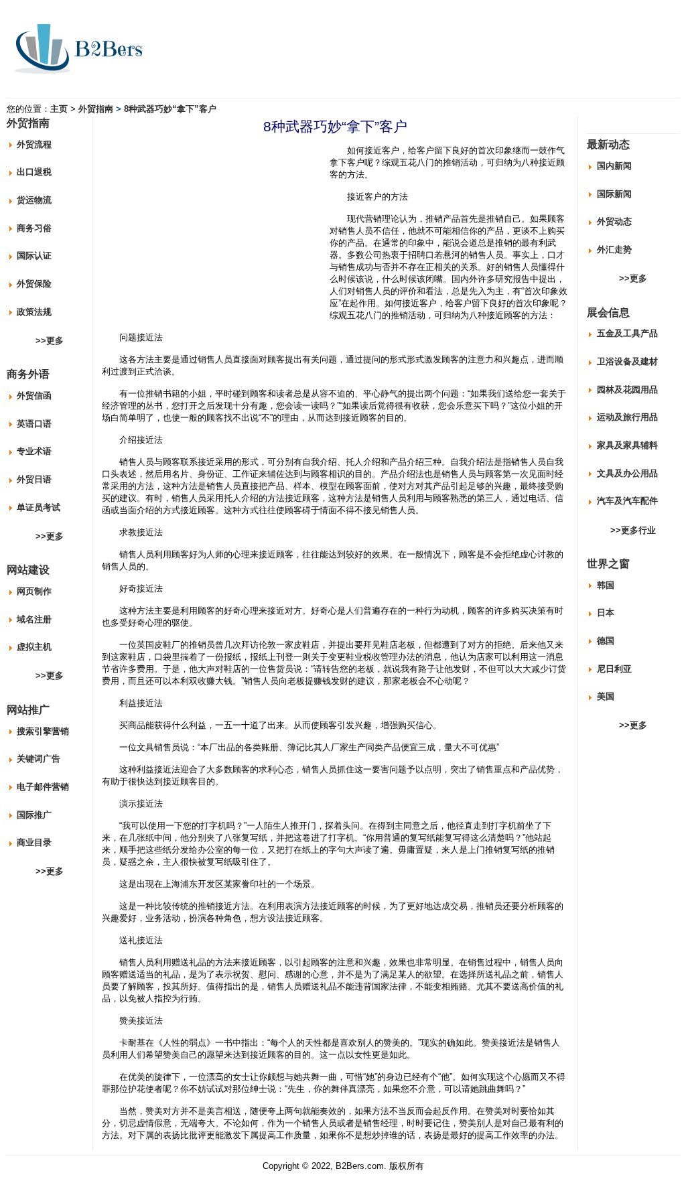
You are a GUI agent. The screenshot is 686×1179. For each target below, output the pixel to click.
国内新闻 (614, 166)
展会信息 (608, 312)
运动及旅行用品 (627, 417)
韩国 (605, 585)
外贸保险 (34, 284)
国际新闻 (614, 194)
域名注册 (34, 619)
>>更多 (50, 341)
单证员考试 (38, 507)
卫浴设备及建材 (627, 361)
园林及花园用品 (627, 390)
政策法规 (34, 312)
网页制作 (34, 591)
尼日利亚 (614, 669)
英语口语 (34, 424)
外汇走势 (614, 250)
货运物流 (34, 200)
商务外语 (28, 374)
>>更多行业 (633, 530)
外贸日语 (34, 479)
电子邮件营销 (43, 787)
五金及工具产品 (627, 333)
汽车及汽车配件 (627, 501)
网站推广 (28, 709)
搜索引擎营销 (43, 731)
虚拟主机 (34, 647)
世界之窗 (608, 563)
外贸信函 (34, 396)
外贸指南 (95, 109)
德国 (605, 641)
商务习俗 (34, 228)
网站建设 (28, 569)
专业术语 (34, 451)
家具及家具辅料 (627, 445)
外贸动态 (614, 221)
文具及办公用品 (627, 473)
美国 (605, 696)
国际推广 (34, 815)
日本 (605, 613)
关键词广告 (38, 759)
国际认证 (34, 256)
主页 (59, 109)
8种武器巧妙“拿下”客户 (170, 109)
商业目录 (34, 842)
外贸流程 (34, 144)
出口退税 (34, 172)
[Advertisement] (214, 232)
